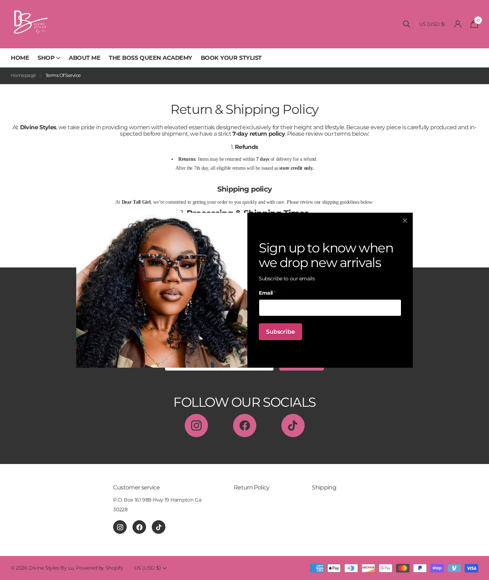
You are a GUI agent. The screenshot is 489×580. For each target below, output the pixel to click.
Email (267, 293)
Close (405, 220)
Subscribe (280, 331)
